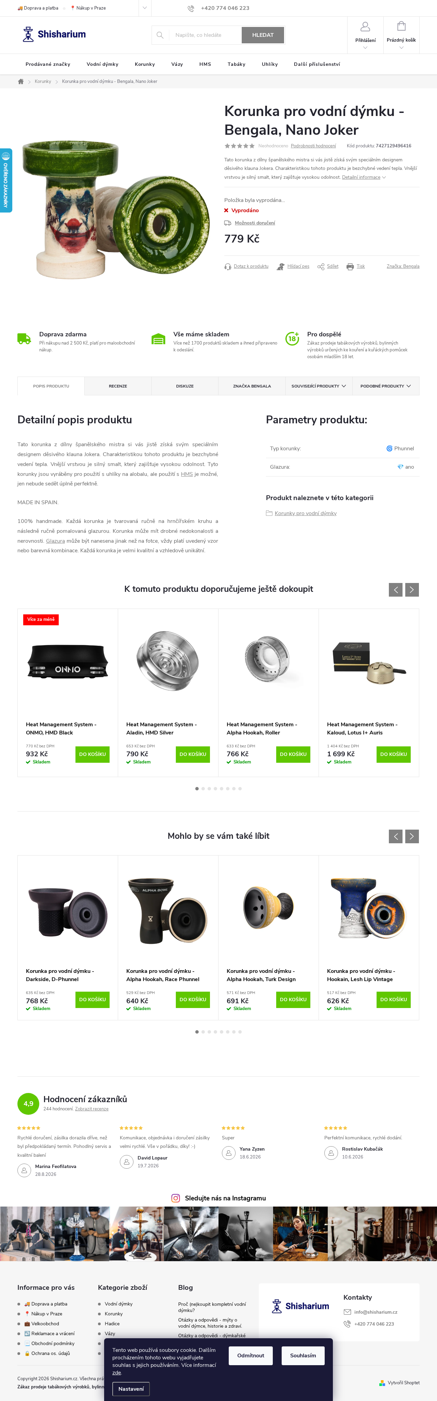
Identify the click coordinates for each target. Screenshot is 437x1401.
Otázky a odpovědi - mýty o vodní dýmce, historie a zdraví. (210, 1323)
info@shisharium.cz (375, 1312)
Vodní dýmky (118, 1304)
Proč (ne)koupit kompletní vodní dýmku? (212, 1307)
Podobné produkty (382, 386)
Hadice (112, 1324)
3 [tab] (209, 788)
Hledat (263, 35)
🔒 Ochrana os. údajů (47, 1353)
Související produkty (315, 386)
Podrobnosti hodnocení (313, 146)
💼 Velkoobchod (41, 1323)
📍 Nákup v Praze (88, 8)
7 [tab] (234, 788)
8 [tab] (240, 788)
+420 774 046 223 (374, 1324)
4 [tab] (215, 788)
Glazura (55, 541)
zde (116, 1372)
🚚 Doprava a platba (37, 8)
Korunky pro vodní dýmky (306, 513)
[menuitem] (48, 64)
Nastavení (131, 1389)
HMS (187, 474)
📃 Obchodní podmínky (49, 1343)
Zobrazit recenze (92, 1109)
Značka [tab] (252, 386)
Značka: (403, 266)
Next (412, 590)
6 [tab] (227, 788)
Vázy (110, 1334)
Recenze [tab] (118, 386)
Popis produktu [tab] (51, 386)
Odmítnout (250, 1355)
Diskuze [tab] (185, 386)
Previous (396, 590)
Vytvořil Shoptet (404, 1383)
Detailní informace (361, 177)
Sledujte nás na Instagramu (225, 1198)
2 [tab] (203, 788)
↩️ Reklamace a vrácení (49, 1333)
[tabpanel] (68, 693)
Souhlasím (303, 1355)
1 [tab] (197, 788)
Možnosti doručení (255, 223)
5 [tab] (221, 788)
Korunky (114, 1314)
